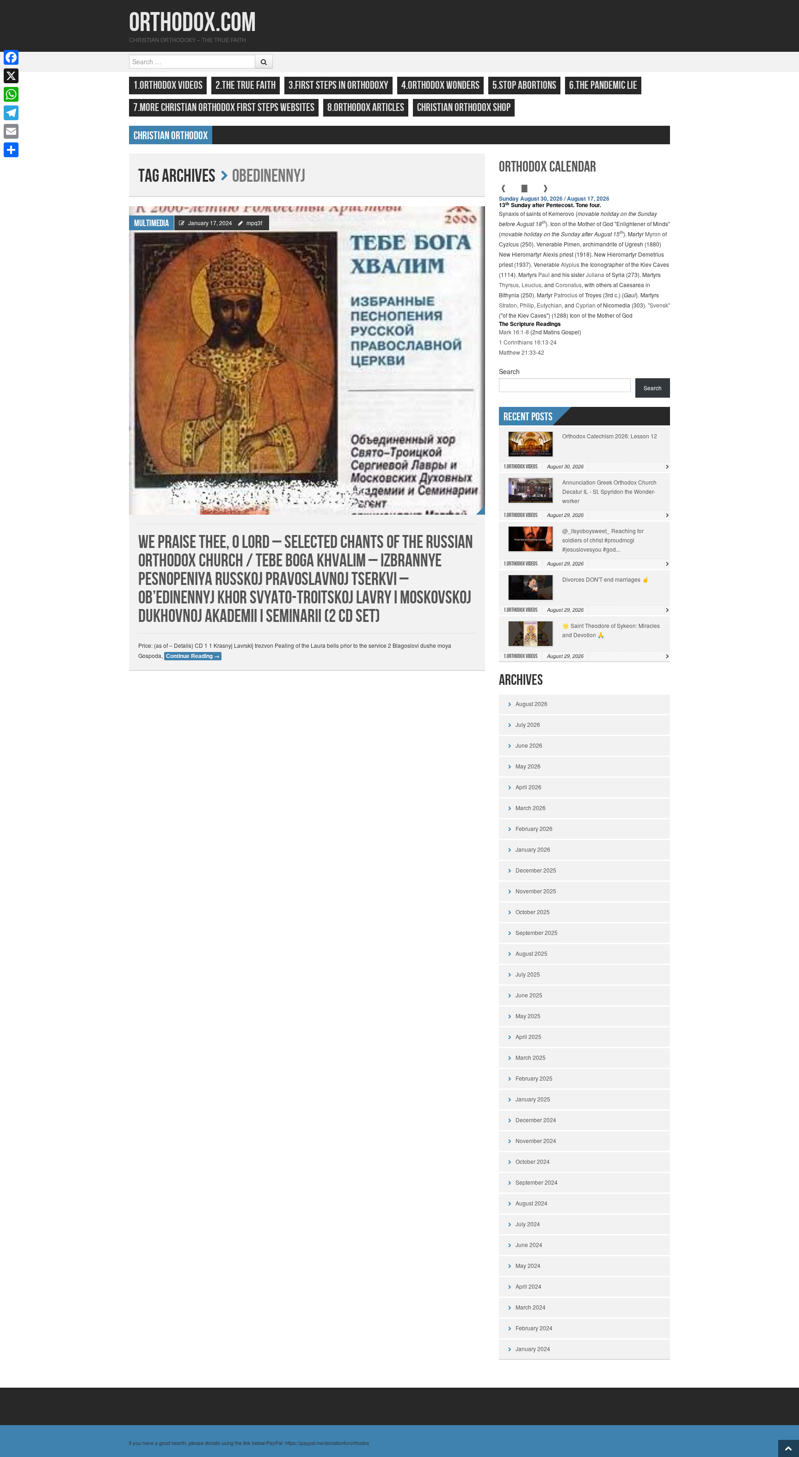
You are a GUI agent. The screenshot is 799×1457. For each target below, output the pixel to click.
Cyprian (586, 305)
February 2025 (534, 1078)
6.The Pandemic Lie (603, 85)
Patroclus (566, 295)
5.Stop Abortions (524, 85)
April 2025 (528, 1036)
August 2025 (531, 953)
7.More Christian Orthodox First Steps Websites (223, 107)
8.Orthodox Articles (365, 107)
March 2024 (531, 1307)
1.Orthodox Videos (168, 85)
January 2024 (533, 1348)
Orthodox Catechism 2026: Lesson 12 (609, 436)
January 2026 (533, 849)
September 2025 (537, 932)
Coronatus (568, 285)
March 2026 (531, 807)
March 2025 (531, 1057)
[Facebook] (11, 57)
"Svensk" (659, 305)
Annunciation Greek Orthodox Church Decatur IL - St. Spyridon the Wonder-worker (609, 491)
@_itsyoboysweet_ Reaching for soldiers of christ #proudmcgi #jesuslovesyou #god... (603, 540)
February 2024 (534, 1328)
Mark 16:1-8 (514, 332)
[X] (11, 76)
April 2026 (528, 787)
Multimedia (151, 223)
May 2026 (528, 766)
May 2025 (528, 1016)
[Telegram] (11, 113)
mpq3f (254, 223)
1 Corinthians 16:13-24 (528, 342)
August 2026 (531, 703)
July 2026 (528, 724)
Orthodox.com (192, 23)
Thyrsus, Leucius (520, 285)
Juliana (595, 274)
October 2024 (533, 1161)
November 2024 (536, 1140)
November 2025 (536, 891)
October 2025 (533, 912)
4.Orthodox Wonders (440, 85)
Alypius (570, 264)
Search (509, 371)
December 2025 (536, 870)
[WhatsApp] (11, 94)
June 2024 (529, 1244)
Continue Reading (193, 656)
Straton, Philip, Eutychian (530, 305)
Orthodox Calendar (547, 167)
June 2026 (529, 745)
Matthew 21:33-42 (521, 352)
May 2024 (528, 1265)
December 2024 (536, 1120)
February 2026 (534, 828)
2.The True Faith (245, 85)
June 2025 (529, 995)
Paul (544, 274)
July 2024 (528, 1224)
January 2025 (533, 1099)
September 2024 (537, 1182)
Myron (653, 234)
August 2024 (531, 1203)
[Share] (11, 150)
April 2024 (528, 1286)
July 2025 (528, 974)
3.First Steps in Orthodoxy (338, 85)
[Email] (11, 131)
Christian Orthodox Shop (463, 107)
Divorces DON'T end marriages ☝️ (605, 579)
